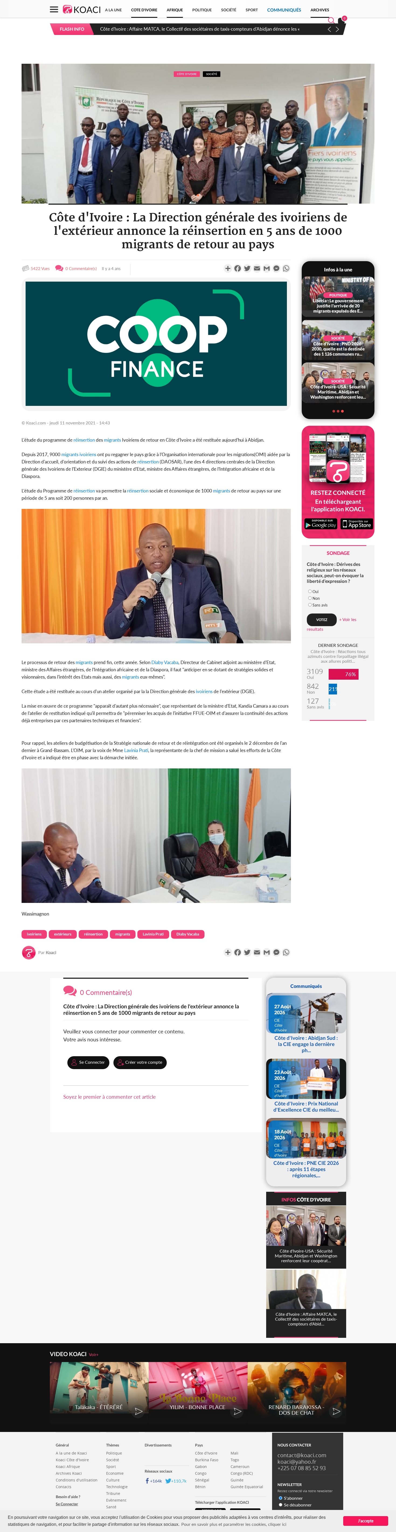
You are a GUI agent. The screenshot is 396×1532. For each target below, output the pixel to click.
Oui (315, 591)
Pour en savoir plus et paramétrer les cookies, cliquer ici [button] (233, 1524)
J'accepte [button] (365, 1521)
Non (316, 598)
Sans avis (320, 605)
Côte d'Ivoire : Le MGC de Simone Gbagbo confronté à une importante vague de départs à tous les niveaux (205, 29)
